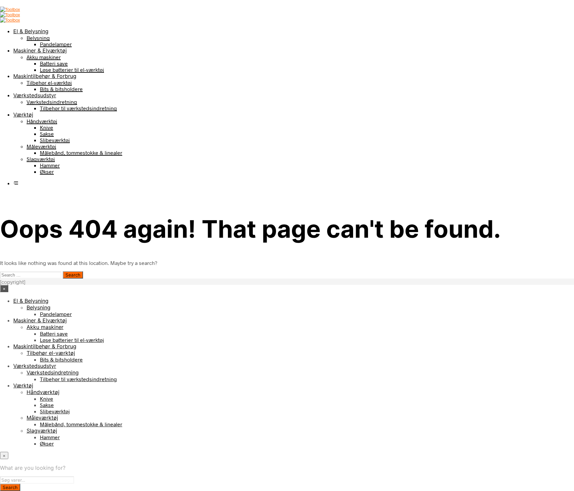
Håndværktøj (42, 121)
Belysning (38, 38)
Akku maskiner (44, 57)
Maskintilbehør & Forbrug (44, 76)
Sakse (47, 133)
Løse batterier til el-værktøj (72, 69)
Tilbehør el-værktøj (49, 82)
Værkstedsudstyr (34, 95)
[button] (16, 183)
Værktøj (23, 114)
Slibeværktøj (55, 140)
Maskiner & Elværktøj (40, 50)
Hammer (50, 165)
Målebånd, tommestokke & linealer (81, 152)
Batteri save (54, 63)
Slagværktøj (41, 159)
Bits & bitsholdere (61, 89)
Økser (47, 171)
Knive (46, 127)
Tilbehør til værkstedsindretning (78, 108)
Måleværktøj (41, 146)
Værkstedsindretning (52, 102)
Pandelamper (56, 44)
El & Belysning (30, 31)
